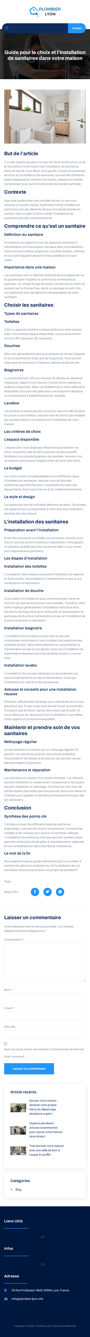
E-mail (9, 1008)
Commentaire (14, 939)
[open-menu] (6, 28)
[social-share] (35, 892)
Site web (9, 1027)
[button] (43, 1236)
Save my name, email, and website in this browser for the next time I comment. (44, 1053)
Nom (8, 990)
